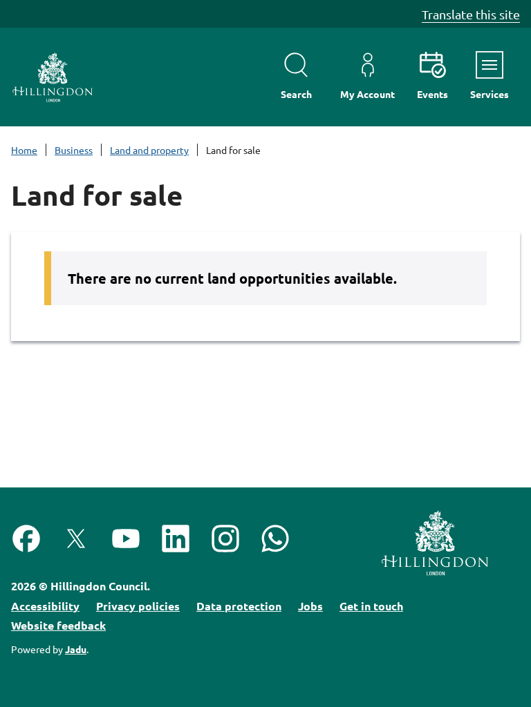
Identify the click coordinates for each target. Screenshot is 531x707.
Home (24, 150)
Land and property (149, 150)
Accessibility (45, 606)
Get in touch (371, 606)
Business (74, 150)
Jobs (310, 606)
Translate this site (471, 14)
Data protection (238, 606)
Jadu (75, 649)
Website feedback (58, 625)
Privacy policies (138, 606)
